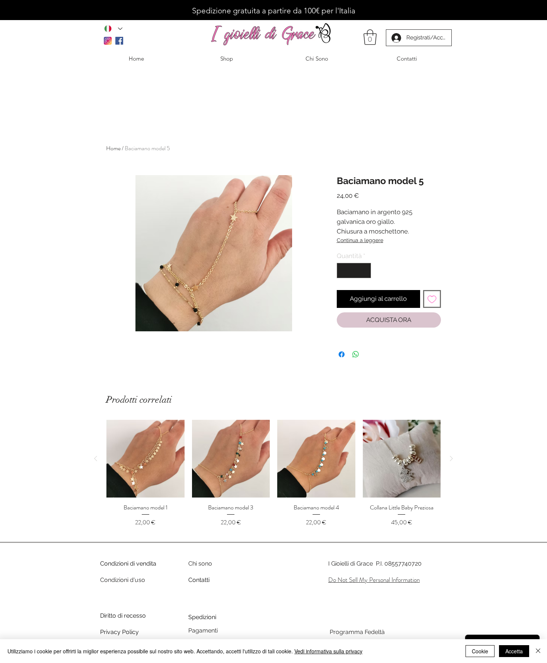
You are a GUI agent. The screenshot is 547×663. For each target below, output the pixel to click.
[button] (370, 37)
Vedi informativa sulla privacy (328, 651)
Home (113, 148)
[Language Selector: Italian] (113, 28)
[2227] (108, 41)
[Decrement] (343, 270)
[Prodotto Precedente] (95, 458)
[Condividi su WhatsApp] (355, 354)
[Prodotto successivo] (451, 458)
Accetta (514, 651)
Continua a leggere (360, 240)
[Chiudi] (538, 651)
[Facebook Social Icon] (119, 41)
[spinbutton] (354, 270)
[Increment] (364, 270)
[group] (273, 477)
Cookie (480, 651)
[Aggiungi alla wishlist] (432, 299)
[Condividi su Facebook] (341, 354)
